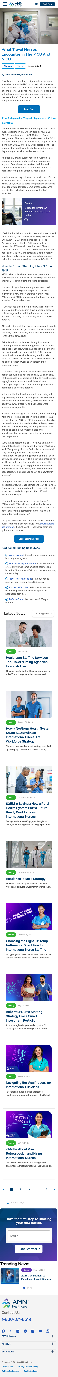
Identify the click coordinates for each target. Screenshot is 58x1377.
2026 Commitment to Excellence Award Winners (36, 1277)
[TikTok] (32, 1331)
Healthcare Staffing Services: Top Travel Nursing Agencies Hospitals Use (27, 662)
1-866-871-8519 (16, 1319)
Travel (20, 66)
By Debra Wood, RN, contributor (17, 74)
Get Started (28, 1248)
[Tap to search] (8, 1203)
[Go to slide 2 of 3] (28, 1288)
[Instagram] (47, 1331)
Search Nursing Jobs (29, 538)
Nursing (8, 66)
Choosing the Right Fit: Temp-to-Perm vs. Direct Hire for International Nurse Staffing (27, 945)
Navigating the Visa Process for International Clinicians (28, 1084)
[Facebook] (3, 1331)
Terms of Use (7, 1366)
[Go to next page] (54, 1189)
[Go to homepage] (16, 4)
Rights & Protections (10, 1371)
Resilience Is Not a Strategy (26, 878)
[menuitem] (36, 4)
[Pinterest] (25, 1331)
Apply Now (47, 4)
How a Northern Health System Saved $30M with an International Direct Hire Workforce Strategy (28, 735)
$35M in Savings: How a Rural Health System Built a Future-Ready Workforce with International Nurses (27, 810)
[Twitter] (10, 1331)
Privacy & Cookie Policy (28, 1366)
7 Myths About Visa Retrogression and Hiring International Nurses (24, 1153)
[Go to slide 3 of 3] (31, 1288)
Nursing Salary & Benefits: (22, 563)
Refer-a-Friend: (17, 599)
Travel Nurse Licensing (20, 578)
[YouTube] (40, 1331)
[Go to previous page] (4, 1189)
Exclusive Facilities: (19, 587)
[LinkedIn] (17, 1331)
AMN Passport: (16, 555)
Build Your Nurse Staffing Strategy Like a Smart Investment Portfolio (24, 1016)
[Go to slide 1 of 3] (24, 1288)
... (38, 1189)
